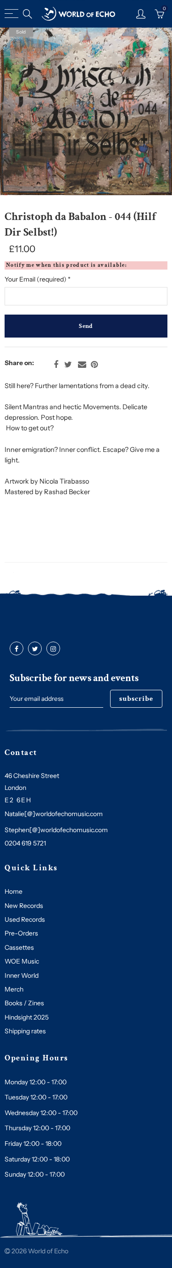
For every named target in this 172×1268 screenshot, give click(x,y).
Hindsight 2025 (27, 1017)
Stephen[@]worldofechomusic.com (56, 830)
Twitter (68, 365)
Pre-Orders (21, 933)
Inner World (22, 975)
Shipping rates (25, 1031)
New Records (24, 906)
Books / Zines (24, 1003)
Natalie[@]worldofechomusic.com (54, 814)
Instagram (53, 649)
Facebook (56, 365)
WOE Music (22, 961)
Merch (14, 989)
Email (82, 365)
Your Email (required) (38, 279)
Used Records (25, 919)
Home (13, 891)
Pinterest (94, 365)
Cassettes (19, 947)
